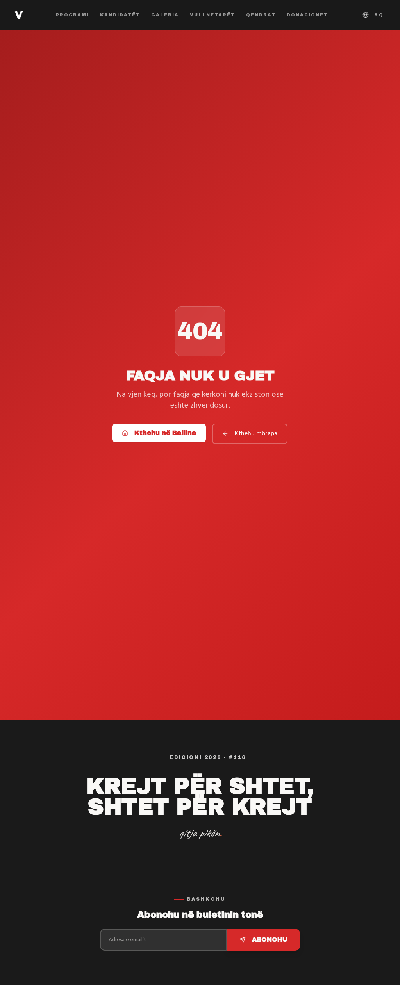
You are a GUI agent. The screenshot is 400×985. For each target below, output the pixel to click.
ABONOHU (270, 939)
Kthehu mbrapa (256, 434)
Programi (72, 14)
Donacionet (307, 14)
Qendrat (261, 14)
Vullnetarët (212, 14)
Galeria (165, 14)
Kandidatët (120, 14)
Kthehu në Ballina (165, 432)
